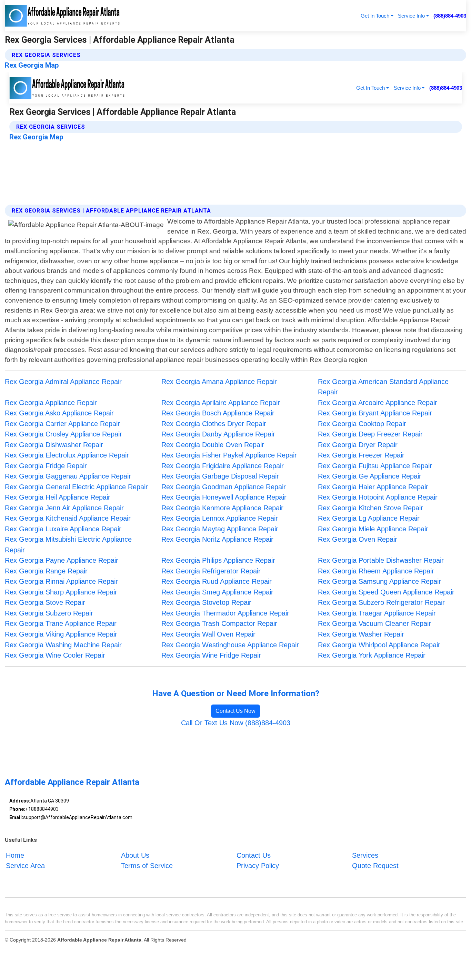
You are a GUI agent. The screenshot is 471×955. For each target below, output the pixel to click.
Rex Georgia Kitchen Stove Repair (370, 508)
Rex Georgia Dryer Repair (358, 445)
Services (365, 855)
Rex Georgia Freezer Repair (361, 455)
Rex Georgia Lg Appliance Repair (369, 518)
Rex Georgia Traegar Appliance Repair (377, 613)
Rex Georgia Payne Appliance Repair (61, 560)
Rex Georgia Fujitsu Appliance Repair (375, 466)
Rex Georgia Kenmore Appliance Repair (222, 508)
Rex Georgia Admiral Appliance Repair (63, 381)
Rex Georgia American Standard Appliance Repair (383, 387)
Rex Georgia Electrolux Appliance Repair (67, 455)
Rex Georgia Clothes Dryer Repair (213, 423)
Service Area (25, 866)
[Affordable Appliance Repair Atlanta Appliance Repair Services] (62, 16)
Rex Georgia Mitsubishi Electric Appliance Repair (68, 544)
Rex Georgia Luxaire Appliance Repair (63, 529)
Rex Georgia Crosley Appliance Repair (63, 434)
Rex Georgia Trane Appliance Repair (61, 623)
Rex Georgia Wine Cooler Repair (55, 655)
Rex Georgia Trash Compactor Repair (219, 623)
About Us (135, 855)
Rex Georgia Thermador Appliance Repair (225, 613)
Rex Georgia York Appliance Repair (371, 655)
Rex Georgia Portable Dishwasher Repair (381, 560)
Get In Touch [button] (375, 16)
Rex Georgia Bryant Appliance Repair (375, 413)
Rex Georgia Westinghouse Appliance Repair (230, 645)
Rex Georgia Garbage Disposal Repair (220, 476)
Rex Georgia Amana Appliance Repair (219, 381)
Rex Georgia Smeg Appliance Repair (217, 592)
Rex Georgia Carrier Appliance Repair (62, 423)
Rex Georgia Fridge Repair (46, 466)
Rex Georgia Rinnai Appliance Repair (61, 581)
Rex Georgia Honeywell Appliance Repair (224, 497)
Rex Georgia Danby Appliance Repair (218, 434)
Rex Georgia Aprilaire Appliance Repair (220, 402)
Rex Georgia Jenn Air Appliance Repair (64, 508)
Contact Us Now (235, 711)
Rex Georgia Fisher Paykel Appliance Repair (229, 455)
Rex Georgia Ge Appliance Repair (369, 476)
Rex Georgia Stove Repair (45, 602)
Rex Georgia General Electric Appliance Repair (76, 487)
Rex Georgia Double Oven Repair (212, 445)
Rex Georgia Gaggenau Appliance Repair (68, 476)
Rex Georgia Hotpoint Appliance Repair (378, 497)
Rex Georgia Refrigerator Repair (211, 571)
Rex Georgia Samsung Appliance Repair (379, 581)
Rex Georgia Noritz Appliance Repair (217, 539)
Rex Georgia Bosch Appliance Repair (217, 413)
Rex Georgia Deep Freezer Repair (370, 434)
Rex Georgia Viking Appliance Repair (61, 634)
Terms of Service (147, 866)
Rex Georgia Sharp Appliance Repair (61, 592)
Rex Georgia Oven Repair (357, 539)
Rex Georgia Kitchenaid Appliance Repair (68, 518)
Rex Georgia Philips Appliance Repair (218, 560)
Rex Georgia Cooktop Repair (362, 423)
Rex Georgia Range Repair (46, 571)
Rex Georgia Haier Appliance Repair (373, 487)
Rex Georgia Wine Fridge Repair (211, 655)
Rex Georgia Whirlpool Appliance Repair (379, 645)
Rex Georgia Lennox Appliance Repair (219, 518)
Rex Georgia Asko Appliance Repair (59, 413)
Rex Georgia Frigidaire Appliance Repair (222, 466)
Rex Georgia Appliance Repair (51, 402)
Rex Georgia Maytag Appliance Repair (219, 529)
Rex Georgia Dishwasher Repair (54, 445)
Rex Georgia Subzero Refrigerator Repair (381, 602)
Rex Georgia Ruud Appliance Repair (216, 581)
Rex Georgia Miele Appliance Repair (373, 529)
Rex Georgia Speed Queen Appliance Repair (386, 592)
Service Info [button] (411, 16)
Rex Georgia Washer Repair (361, 634)
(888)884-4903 (449, 16)
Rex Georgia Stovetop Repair (206, 602)
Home (15, 855)
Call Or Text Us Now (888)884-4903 (235, 723)
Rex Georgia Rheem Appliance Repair (376, 571)
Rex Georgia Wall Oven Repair (208, 634)
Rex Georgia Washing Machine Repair (63, 645)
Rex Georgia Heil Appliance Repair (57, 497)
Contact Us (254, 855)
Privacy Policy (258, 866)
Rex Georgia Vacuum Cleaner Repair (374, 623)
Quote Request (375, 866)
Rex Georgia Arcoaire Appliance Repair (377, 402)
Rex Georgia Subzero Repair (49, 613)
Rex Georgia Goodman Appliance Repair (223, 487)
